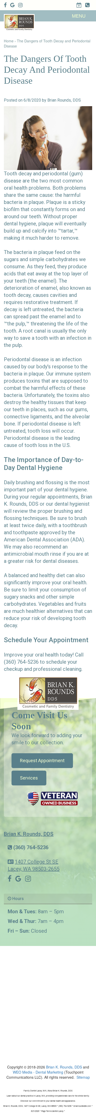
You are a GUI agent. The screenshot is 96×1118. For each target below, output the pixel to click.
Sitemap (83, 1077)
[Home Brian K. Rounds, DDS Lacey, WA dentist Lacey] (48, 692)
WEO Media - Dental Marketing (38, 1072)
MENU (79, 15)
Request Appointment (42, 760)
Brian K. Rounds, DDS (29, 834)
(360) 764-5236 (30, 847)
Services (29, 778)
